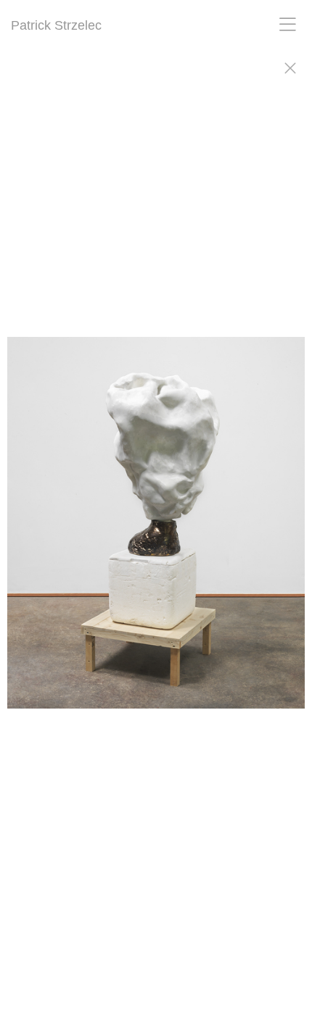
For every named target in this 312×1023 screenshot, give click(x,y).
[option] (156, 529)
